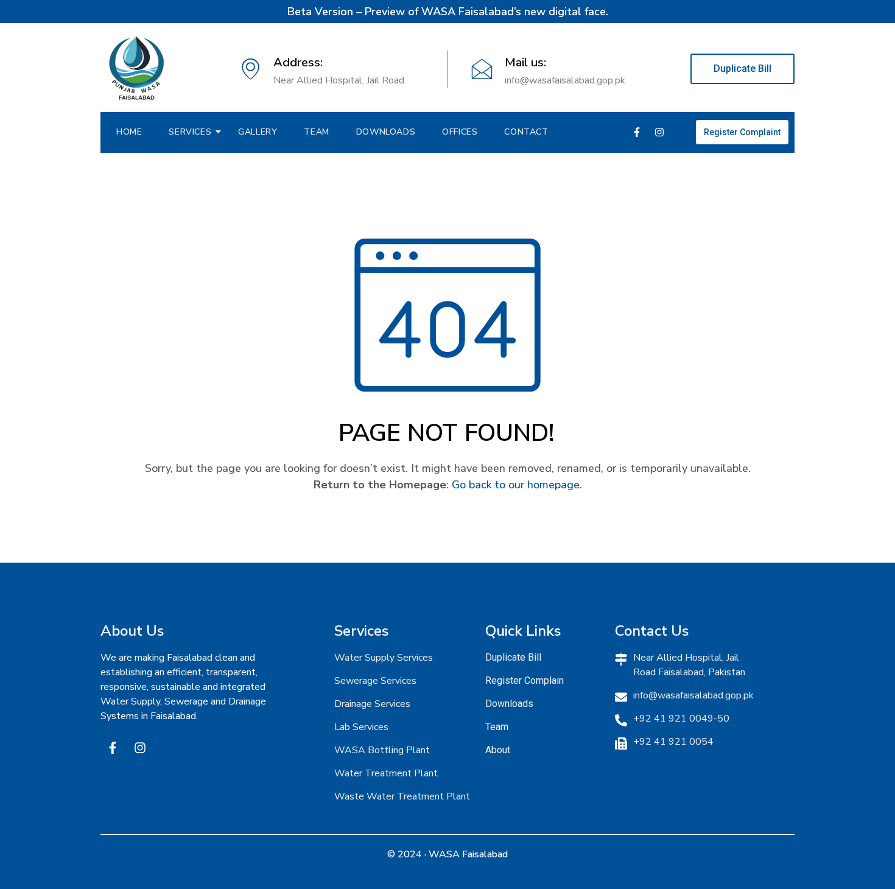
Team (316, 132)
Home (129, 132)
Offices (459, 132)
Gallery (257, 132)
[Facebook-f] (637, 132)
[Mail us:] (482, 69)
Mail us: (525, 62)
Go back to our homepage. (517, 484)
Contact (526, 132)
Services (190, 132)
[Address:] (250, 69)
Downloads (385, 132)
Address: (298, 62)
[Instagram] (659, 132)
